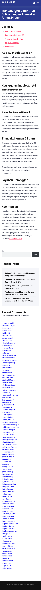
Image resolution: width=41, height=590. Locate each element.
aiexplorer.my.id (7, 328)
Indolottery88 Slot (15, 239)
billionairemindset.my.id (10, 425)
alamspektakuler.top (9, 355)
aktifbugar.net (6, 402)
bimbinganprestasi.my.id (10, 427)
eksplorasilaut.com (8, 529)
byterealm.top (7, 368)
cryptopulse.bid (7, 467)
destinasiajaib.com (8, 501)
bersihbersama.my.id (9, 422)
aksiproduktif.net (8, 400)
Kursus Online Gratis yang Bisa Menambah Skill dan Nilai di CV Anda (19, 300)
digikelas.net (6, 563)
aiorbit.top (5, 353)
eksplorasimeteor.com (10, 531)
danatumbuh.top (7, 474)
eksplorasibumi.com (9, 526)
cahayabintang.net (8, 543)
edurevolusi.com (8, 516)
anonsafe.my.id (7, 338)
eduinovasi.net (7, 568)
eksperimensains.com (10, 524)
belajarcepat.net (7, 415)
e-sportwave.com (8, 519)
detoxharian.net (7, 561)
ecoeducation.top (8, 492)
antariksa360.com (8, 380)
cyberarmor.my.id (8, 457)
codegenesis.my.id (8, 452)
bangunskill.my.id (8, 341)
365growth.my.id (8, 323)
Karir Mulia (8, 2)
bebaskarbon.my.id (8, 343)
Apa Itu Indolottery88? (13, 31)
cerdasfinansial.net (8, 548)
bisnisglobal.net (7, 417)
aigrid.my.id (6, 333)
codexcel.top (6, 462)
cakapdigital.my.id (8, 442)
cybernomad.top (7, 472)
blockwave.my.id (8, 435)
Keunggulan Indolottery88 (14, 35)
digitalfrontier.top (8, 482)
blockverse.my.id (8, 432)
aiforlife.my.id (6, 331)
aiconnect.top (6, 350)
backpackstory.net (8, 410)
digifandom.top (7, 479)
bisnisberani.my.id (8, 430)
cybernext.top (7, 469)
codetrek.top (6, 459)
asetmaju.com (7, 383)
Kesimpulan (9, 47)
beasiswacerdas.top (9, 360)
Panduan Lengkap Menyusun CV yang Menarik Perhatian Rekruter (19, 293)
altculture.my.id (7, 336)
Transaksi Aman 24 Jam (14, 39)
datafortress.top (7, 477)
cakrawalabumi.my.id (9, 444)
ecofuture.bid (6, 494)
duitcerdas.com (7, 511)
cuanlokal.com (7, 499)
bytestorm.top (7, 370)
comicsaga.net (7, 551)
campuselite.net (7, 546)
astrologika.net (7, 407)
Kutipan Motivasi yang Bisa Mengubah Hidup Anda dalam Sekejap (20, 274)
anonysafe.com (7, 378)
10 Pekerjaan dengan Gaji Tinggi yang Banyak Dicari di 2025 (20, 280)
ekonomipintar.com (8, 521)
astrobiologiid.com (8, 385)
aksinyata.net (6, 397)
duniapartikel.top (8, 487)
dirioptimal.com (7, 509)
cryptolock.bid (7, 464)
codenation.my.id (8, 454)
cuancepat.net (7, 556)
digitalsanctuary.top (9, 484)
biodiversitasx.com (9, 390)
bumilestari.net (7, 536)
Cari (3, 251)
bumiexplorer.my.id (8, 437)
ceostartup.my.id (8, 449)
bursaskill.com (7, 496)
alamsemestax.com (9, 375)
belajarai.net (6, 412)
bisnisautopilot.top (8, 363)
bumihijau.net (6, 534)
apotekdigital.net (8, 405)
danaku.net (5, 558)
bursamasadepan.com (10, 395)
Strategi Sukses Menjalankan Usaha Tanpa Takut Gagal (19, 287)
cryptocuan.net (7, 553)
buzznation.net (7, 539)
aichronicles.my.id (8, 326)
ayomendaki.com (8, 388)
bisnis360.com (7, 393)
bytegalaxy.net (7, 541)
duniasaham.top (7, 489)
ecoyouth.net (6, 566)
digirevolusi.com (8, 506)
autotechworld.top (8, 358)
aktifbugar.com (7, 373)
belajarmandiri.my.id (9, 345)
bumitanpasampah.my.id (10, 440)
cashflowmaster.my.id (9, 447)
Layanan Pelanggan (12, 43)
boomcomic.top (7, 365)
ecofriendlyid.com (8, 514)
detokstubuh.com (8, 504)
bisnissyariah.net (8, 420)
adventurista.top (7, 348)
